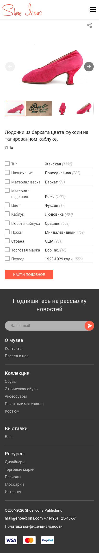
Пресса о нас (17, 355)
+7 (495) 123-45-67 (60, 518)
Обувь (10, 381)
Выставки (16, 428)
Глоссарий (14, 484)
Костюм (12, 411)
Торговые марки (19, 469)
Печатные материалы (24, 403)
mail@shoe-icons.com (24, 518)
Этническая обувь (21, 388)
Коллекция (17, 373)
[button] (89, 66)
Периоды (13, 476)
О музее (14, 340)
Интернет (13, 491)
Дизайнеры (15, 461)
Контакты (14, 348)
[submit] (89, 326)
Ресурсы (15, 453)
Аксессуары (16, 396)
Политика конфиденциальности (33, 526)
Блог (9, 436)
